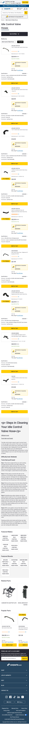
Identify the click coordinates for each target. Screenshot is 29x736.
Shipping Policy (5, 708)
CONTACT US (4, 690)
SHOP (2, 670)
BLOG (2, 685)
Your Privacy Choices (14, 717)
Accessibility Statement (7, 714)
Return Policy (24, 708)
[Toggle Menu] (2, 9)
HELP (2, 680)
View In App (25, 2)
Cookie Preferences (20, 714)
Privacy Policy (7, 710)
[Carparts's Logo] (8, 9)
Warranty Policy (15, 708)
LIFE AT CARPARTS (6, 675)
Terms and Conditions (20, 710)
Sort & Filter (13, 34)
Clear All (20, 41)
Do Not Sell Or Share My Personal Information (14, 719)
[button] (14, 2)
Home (2, 20)
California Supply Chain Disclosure (14, 712)
